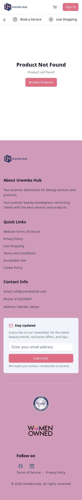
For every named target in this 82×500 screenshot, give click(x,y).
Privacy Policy (13, 239)
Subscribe (41, 358)
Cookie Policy (12, 268)
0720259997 (23, 299)
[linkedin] (32, 466)
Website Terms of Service (21, 231)
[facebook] (20, 466)
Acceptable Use (14, 260)
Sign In (70, 7)
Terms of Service (29, 472)
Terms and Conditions (19, 253)
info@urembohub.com (29, 291)
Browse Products (41, 82)
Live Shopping (13, 246)
